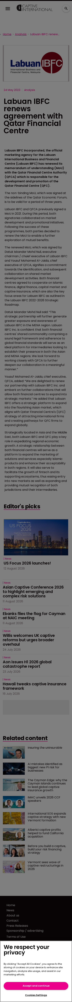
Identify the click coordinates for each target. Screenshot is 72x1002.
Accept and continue (36, 985)
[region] (36, 971)
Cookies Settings (36, 995)
